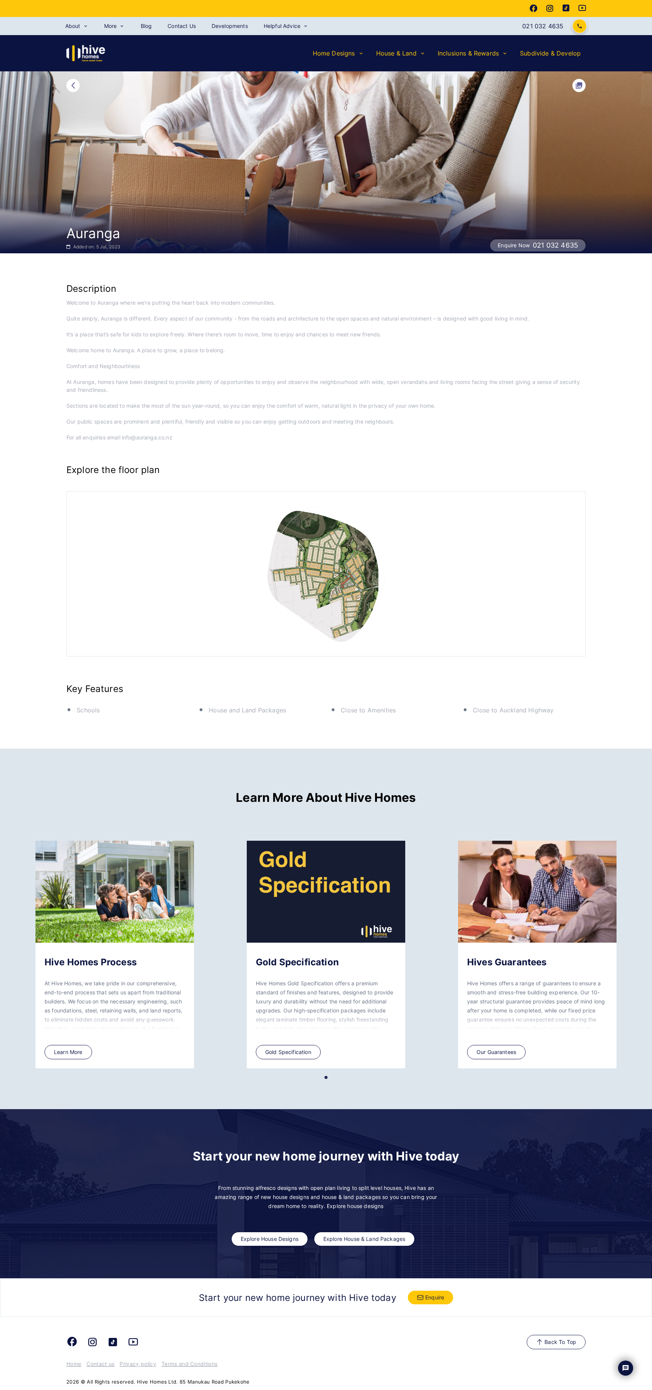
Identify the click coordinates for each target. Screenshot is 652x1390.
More (110, 26)
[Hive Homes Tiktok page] (565, 8)
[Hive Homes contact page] (579, 26)
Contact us (100, 1364)
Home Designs (334, 53)
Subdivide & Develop (550, 53)
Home (73, 1364)
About (72, 26)
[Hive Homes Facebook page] (533, 8)
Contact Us (182, 26)
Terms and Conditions (189, 1364)
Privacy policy (138, 1364)
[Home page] (86, 60)
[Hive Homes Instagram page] (549, 8)
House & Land (396, 53)
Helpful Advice (282, 26)
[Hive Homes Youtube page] (582, 8)
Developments (230, 26)
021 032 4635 (542, 26)
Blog (146, 26)
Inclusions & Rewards (468, 53)
